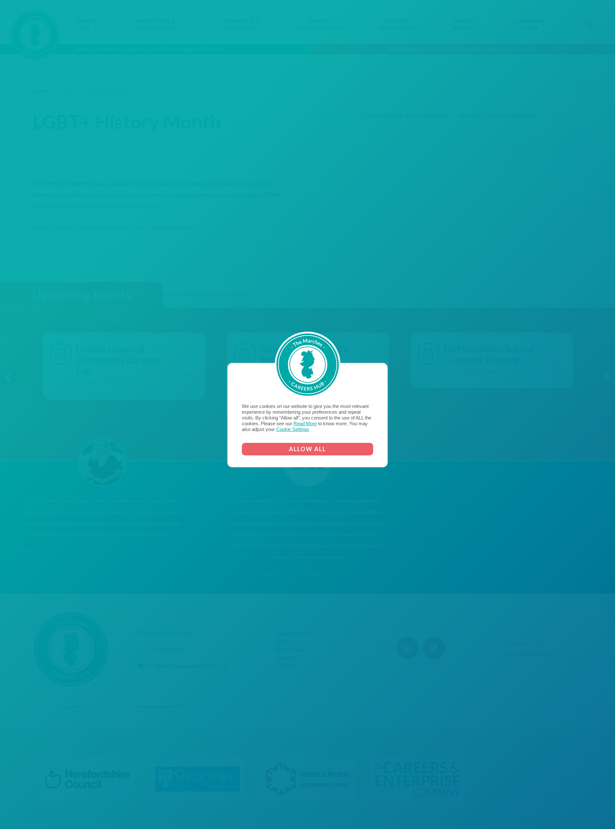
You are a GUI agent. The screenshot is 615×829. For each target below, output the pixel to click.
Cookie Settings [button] (292, 429)
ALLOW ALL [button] (307, 449)
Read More (305, 423)
